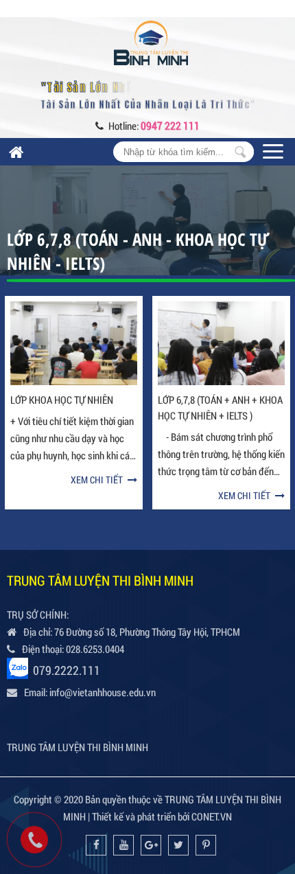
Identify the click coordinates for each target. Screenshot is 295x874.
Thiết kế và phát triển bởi (140, 816)
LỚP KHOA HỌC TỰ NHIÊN (61, 399)
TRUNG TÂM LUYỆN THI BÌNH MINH (77, 747)
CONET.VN (211, 816)
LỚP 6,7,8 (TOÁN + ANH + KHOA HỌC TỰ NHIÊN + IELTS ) (220, 407)
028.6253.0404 (95, 649)
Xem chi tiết (97, 479)
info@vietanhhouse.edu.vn (102, 692)
